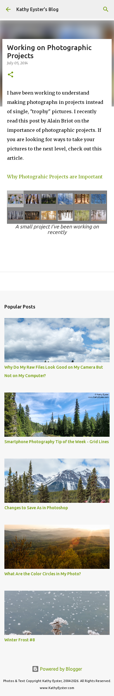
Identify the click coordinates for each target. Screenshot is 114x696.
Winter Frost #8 (19, 640)
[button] (10, 75)
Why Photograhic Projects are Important (55, 177)
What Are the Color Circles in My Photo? (42, 573)
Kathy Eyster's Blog (37, 9)
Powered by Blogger (60, 669)
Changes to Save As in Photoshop (36, 507)
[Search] (105, 9)
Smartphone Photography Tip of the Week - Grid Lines (56, 441)
